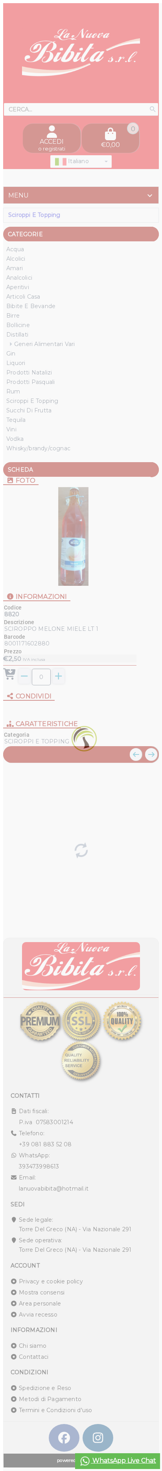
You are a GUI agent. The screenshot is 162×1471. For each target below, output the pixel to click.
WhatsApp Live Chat (123, 1460)
